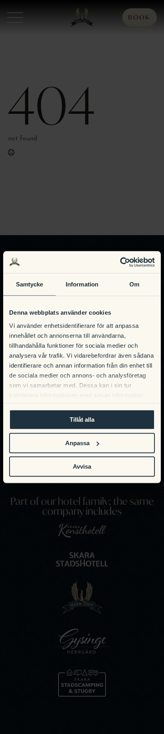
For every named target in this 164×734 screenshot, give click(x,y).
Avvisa (82, 466)
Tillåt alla (82, 419)
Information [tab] (82, 284)
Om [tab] (134, 284)
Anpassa (77, 443)
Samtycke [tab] (29, 284)
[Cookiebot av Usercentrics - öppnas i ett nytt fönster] (120, 262)
